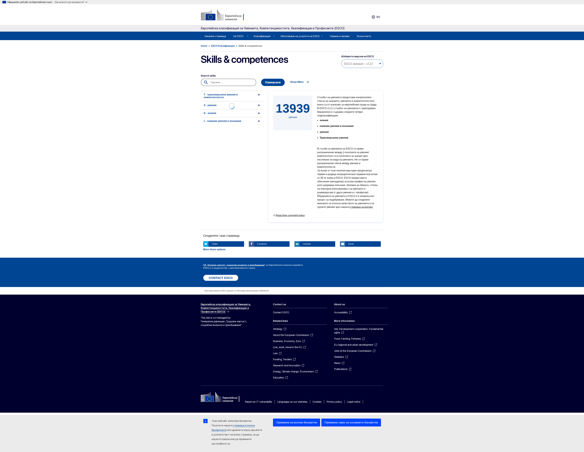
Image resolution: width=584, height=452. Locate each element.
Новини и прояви (339, 36)
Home (204, 46)
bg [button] (378, 17)
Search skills (208, 75)
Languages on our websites (292, 401)
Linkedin (307, 244)
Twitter (215, 244)
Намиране (273, 82)
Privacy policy (334, 401)
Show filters (297, 82)
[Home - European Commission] (225, 15)
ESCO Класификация (223, 46)
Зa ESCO (238, 36)
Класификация (262, 36)
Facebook (262, 244)
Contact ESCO (281, 312)
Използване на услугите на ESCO (300, 36)
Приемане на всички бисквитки (296, 422)
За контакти (364, 36)
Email (351, 244)
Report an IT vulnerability (258, 401)
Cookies (317, 401)
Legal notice (353, 401)
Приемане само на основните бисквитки (351, 422)
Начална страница (215, 36)
